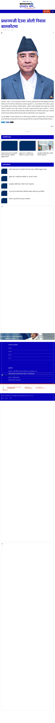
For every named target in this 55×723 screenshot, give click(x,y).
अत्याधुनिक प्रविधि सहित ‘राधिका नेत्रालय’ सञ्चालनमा (45, 154)
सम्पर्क (9, 358)
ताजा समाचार (46, 11)
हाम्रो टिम (10, 352)
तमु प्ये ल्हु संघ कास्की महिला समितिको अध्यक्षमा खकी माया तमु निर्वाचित (26, 191)
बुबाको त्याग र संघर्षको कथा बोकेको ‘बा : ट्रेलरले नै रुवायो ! (26, 154)
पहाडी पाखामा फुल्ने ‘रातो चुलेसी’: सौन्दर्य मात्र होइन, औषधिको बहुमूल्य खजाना (9, 155)
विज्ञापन (9, 355)
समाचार (52, 126)
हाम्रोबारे (9, 348)
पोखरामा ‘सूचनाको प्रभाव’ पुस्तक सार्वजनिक (19, 199)
